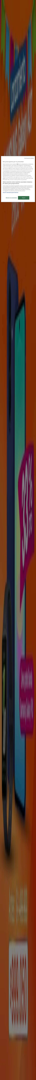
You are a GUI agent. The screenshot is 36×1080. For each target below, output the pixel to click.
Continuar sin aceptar (29, 158)
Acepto (23, 197)
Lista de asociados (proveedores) (10, 192)
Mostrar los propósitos (11, 197)
